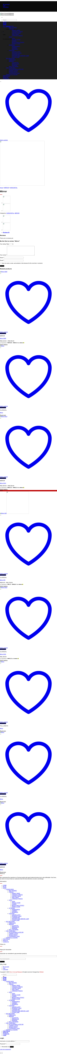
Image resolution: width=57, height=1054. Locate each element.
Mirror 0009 (3, 338)
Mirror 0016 (3, 654)
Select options (3, 344)
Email (2, 260)
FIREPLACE (12, 59)
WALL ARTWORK (13, 66)
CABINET (14, 47)
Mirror (1, 412)
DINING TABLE (16, 30)
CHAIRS (14, 41)
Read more (3, 415)
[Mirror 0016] (3, 587)
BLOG (4, 23)
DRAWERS (15, 49)
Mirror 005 (2, 580)
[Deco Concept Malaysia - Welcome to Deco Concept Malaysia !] (7, 14)
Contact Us (6, 78)
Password (3, 1044)
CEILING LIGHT (16, 51)
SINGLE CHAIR (16, 39)
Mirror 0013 (3, 483)
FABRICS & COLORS (12, 74)
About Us (5, 77)
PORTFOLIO (6, 76)
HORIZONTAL (13, 187)
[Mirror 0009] (3, 271)
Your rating (3, 244)
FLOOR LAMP (16, 57)
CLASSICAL (15, 62)
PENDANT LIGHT (17, 53)
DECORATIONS (10, 58)
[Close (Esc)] (0, 1052)
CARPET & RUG (13, 70)
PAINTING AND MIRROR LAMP (20, 55)
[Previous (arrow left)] (0, 1053)
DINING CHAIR (16, 43)
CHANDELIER (16, 54)
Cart (4, 5)
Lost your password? (5, 1049)
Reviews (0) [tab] (6, 232)
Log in (11, 1046)
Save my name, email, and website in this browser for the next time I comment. (22, 263)
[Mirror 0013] (3, 416)
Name (2, 257)
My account (6, 4)
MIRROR (11, 61)
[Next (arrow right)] (2, 1053)
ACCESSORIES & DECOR (16, 69)
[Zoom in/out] (2, 1052)
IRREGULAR (15, 63)
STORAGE (12, 45)
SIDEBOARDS (16, 46)
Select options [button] (3, 660)
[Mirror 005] (14, 513)
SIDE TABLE (15, 34)
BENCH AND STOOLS (18, 42)
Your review (3, 255)
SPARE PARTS (13, 72)
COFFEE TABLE (16, 33)
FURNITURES (10, 26)
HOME (5, 22)
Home (1, 187)
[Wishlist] (0, 81)
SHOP (4, 25)
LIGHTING (11, 50)
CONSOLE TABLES (17, 31)
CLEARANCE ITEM (14, 73)
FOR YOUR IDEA (10, 68)
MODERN (14, 65)
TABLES (11, 29)
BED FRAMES (13, 27)
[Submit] (3, 976)
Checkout (5, 7)
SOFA (10, 37)
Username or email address (7, 1041)
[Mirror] (6, 203)
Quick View (3, 333)
